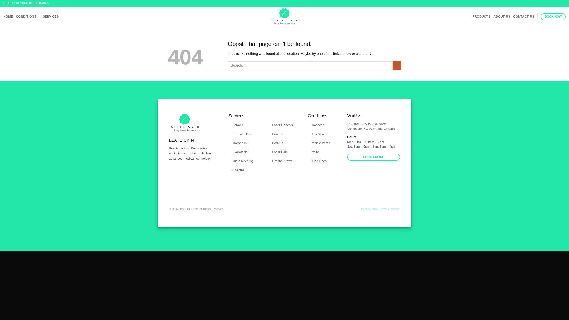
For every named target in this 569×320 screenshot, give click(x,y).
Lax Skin (318, 134)
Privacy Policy (370, 209)
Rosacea (318, 125)
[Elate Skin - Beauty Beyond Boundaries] (284, 17)
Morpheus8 (240, 143)
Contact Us (523, 16)
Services (51, 16)
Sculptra (238, 170)
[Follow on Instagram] (563, 3)
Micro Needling (243, 161)
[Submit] (397, 65)
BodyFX (277, 143)
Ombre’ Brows (282, 161)
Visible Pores (321, 143)
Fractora (278, 134)
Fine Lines (319, 161)
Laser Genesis (282, 125)
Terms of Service (390, 209)
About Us (501, 16)
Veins (315, 152)
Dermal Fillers (242, 134)
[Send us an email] (182, 172)
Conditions (26, 16)
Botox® (237, 125)
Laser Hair (279, 152)
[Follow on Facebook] (559, 3)
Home (8, 16)
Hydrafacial (240, 152)
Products (481, 16)
